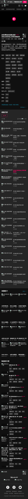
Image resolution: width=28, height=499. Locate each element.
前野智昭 (14, 74)
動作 (10, 368)
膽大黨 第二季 (12, 375)
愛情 (16, 391)
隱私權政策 (14, 491)
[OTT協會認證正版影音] (24, 36)
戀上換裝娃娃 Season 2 (15, 387)
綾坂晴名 (8, 65)
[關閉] (2, 2)
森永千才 (20, 74)
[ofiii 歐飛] (6, 5)
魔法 (23, 411)
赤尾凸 (7, 81)
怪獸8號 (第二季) (13, 365)
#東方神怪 (16, 104)
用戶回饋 (11, 493)
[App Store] (8, 480)
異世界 (11, 413)
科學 (20, 431)
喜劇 (13, 55)
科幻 (20, 368)
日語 (15, 39)
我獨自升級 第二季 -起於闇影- (15, 417)
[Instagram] (14, 487)
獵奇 (23, 368)
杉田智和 (20, 65)
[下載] (19, 6)
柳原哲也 (8, 78)
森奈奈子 (20, 68)
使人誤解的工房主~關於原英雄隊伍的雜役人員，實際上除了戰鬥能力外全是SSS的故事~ (16, 448)
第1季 (4, 115)
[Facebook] (7, 487)
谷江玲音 (20, 58)
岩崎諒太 (13, 71)
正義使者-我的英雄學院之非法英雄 (15, 459)
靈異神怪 (20, 381)
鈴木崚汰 (14, 58)
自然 (16, 431)
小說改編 (11, 402)
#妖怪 (10, 104)
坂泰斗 (7, 61)
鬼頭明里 (13, 61)
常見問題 (6, 493)
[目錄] (2, 6)
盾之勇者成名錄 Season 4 (15, 396)
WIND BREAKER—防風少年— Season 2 (16, 438)
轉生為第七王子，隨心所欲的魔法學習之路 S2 (16, 407)
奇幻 (16, 379)
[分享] (25, 41)
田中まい (8, 88)
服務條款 (20, 491)
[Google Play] (19, 480)
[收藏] (23, 41)
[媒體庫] (25, 6)
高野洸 (18, 61)
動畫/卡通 (8, 55)
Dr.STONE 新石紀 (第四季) (15, 428)
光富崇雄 (8, 68)
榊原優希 (14, 65)
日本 (12, 39)
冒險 (10, 381)
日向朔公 (14, 68)
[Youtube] (20, 487)
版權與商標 (8, 491)
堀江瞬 (7, 71)
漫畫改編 (22, 55)
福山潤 (18, 71)
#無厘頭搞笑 (5, 104)
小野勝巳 (8, 84)
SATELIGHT (11, 91)
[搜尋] (22, 6)
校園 (17, 55)
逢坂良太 (8, 58)
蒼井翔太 (8, 74)
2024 (3, 39)
